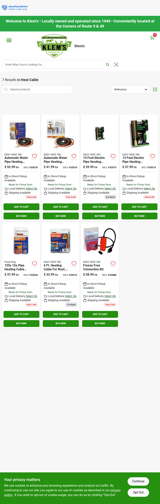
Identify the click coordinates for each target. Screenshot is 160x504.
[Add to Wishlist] (34, 156)
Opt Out (138, 492)
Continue (138, 481)
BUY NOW (21, 216)
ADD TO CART (21, 207)
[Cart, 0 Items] (152, 38)
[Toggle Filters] (155, 89)
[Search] (108, 64)
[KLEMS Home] (54, 46)
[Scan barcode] (116, 64)
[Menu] (9, 40)
